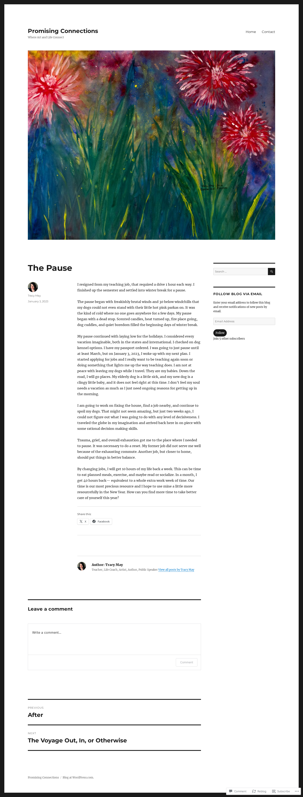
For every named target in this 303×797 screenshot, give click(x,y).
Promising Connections (63, 30)
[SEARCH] (271, 271)
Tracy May (34, 295)
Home (251, 32)
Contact (268, 32)
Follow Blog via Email (237, 294)
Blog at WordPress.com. (78, 777)
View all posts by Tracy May (176, 569)
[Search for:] (240, 271)
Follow (220, 333)
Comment (186, 662)
